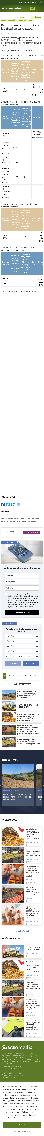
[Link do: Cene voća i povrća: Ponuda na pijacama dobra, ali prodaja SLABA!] (12, 855)
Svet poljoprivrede (26, 2)
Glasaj (13, 663)
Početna (4, 17)
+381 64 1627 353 (15, 1073)
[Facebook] (3, 504)
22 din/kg (10, 641)
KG (35, 676)
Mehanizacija (31, 953)
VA (31, 676)
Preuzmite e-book (22, 612)
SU (22, 676)
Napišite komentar (32, 532)
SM (18, 676)
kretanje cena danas (10, 522)
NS (9, 676)
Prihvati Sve (22, 1125)
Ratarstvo (7, 791)
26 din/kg (10, 651)
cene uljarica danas (10, 518)
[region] (22, 1109)
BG (5, 676)
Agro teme (13, 17)
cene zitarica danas (30, 518)
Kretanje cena (24, 17)
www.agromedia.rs (9, 1077)
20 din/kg (10, 636)
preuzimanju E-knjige (21, 602)
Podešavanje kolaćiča (22, 1131)
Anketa (9, 623)
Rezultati (30, 663)
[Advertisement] (22, 393)
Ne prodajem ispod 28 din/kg (19, 656)
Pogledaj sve (22, 931)
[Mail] (18, 504)
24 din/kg (10, 646)
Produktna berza (29, 522)
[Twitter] (8, 504)
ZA (39, 676)
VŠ (26, 676)
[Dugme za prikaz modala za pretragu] (41, 2)
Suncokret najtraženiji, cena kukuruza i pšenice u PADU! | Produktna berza (32, 891)
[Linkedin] (13, 504)
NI (13, 676)
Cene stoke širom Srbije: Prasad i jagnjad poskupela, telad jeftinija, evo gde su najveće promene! (32, 912)
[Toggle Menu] (39, 8)
